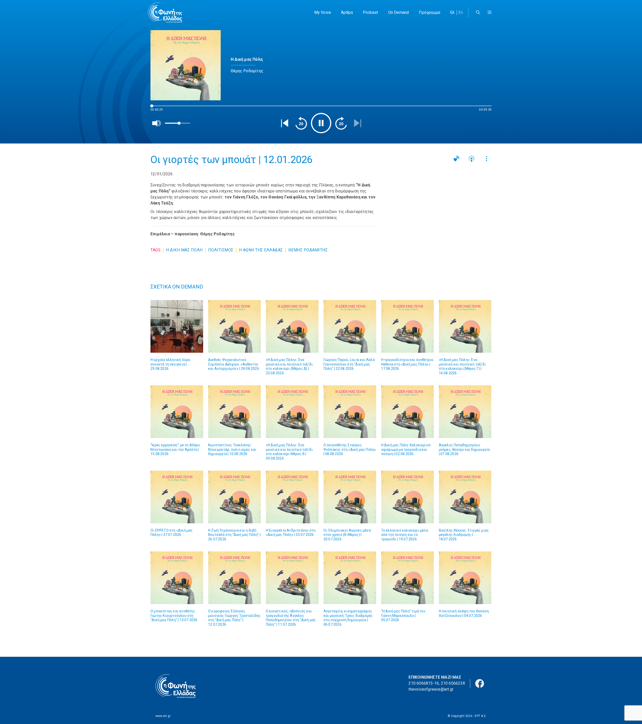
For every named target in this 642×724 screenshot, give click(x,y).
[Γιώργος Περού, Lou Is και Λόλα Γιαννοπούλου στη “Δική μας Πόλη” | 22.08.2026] (350, 326)
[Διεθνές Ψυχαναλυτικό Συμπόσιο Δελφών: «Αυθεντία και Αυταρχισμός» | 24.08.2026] (234, 326)
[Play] (321, 123)
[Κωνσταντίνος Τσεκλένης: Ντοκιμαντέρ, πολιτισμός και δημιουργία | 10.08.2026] (234, 411)
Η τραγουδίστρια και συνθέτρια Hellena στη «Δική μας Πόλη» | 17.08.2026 (407, 364)
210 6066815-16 (424, 683)
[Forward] (341, 123)
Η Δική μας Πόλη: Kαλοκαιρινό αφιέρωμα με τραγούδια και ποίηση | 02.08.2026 (406, 449)
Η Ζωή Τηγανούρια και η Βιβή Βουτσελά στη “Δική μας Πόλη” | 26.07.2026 (234, 534)
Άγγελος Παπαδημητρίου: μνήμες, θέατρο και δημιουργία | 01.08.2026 (464, 449)
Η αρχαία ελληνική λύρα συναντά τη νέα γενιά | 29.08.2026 (170, 364)
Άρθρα (347, 12)
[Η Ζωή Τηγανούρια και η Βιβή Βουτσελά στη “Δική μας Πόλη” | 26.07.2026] (234, 497)
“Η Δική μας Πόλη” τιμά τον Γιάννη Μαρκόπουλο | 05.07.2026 (403, 615)
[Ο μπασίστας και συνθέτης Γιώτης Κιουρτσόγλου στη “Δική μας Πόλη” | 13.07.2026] (176, 577)
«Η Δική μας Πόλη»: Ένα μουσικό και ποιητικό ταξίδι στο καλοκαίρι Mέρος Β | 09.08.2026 (289, 451)
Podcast (370, 12)
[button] (490, 12)
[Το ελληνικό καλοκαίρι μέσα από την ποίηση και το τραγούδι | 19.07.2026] (407, 497)
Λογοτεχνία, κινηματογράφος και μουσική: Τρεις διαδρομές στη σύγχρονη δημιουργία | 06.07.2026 (348, 617)
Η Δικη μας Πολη (184, 250)
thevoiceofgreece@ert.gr (431, 689)
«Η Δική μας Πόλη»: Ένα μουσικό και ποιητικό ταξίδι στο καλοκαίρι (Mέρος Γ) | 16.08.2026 (462, 366)
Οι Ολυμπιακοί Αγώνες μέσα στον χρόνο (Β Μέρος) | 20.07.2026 (347, 534)
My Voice (322, 12)
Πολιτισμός (220, 250)
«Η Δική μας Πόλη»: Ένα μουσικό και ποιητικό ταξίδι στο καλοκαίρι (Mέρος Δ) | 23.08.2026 (289, 366)
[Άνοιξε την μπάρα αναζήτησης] (478, 12)
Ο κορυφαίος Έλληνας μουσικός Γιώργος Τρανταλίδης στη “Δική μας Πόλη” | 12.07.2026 (234, 617)
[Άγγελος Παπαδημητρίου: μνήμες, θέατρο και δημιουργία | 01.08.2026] (465, 411)
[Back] (285, 123)
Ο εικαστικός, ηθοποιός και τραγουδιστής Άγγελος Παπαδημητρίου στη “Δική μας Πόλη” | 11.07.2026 (291, 617)
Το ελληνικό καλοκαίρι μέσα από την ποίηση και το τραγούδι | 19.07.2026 (404, 534)
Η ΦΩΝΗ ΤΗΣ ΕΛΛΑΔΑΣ (261, 250)
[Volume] (157, 123)
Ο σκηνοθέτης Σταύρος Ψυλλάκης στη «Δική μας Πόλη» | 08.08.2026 (350, 449)
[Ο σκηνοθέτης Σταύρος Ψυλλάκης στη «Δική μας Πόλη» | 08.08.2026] (350, 411)
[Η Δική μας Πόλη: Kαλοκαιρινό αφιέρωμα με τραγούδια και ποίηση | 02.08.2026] (407, 411)
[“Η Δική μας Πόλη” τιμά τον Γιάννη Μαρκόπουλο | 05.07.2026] (407, 577)
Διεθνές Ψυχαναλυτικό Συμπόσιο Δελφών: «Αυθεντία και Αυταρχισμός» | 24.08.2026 (233, 364)
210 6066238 (453, 683)
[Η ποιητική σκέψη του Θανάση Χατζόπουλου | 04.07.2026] (465, 577)
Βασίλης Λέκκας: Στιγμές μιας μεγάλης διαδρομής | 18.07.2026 (464, 534)
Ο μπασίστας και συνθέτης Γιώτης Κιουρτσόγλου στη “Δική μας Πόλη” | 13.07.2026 (174, 615)
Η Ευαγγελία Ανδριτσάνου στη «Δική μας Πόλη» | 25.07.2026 (290, 532)
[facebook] (479, 683)
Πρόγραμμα (429, 12)
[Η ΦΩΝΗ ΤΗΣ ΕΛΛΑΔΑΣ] (165, 13)
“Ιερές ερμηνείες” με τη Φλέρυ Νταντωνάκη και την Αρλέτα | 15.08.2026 (175, 449)
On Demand (398, 12)
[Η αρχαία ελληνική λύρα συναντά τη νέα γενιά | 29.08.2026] (176, 326)
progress (158, 108)
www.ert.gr (163, 716)
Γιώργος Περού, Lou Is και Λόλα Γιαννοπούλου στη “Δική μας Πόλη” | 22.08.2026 (349, 364)
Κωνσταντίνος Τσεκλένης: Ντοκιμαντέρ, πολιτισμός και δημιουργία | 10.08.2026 (232, 449)
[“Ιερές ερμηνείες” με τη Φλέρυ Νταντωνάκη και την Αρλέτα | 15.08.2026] (176, 411)
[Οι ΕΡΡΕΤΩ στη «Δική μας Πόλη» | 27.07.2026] (176, 497)
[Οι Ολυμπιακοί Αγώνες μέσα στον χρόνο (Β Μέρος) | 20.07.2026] (350, 497)
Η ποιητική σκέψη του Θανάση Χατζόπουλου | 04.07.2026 (464, 613)
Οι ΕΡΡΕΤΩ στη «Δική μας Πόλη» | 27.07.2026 (171, 532)
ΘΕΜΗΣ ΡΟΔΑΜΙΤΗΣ (308, 250)
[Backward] (301, 123)
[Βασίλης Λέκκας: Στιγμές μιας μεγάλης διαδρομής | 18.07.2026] (465, 497)
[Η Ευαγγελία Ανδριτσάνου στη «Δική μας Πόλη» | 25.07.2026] (292, 497)
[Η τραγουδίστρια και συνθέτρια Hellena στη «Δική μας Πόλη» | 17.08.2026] (407, 326)
